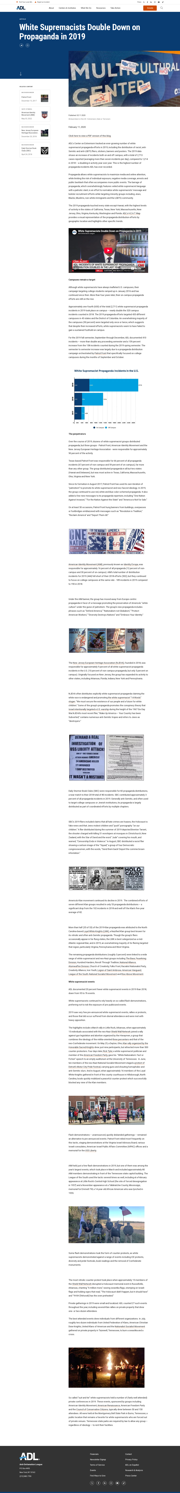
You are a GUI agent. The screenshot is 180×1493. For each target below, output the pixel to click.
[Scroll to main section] (21, 74)
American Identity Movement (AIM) (85, 564)
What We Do (86, 8)
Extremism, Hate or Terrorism (99, 119)
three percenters (121, 1039)
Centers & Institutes (67, 8)
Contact (128, 1454)
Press (139, 2)
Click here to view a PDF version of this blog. (90, 136)
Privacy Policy (131, 1459)
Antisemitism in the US (77, 119)
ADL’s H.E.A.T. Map (131, 213)
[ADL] (21, 9)
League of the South (78, 974)
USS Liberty (90, 1150)
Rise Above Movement (132, 974)
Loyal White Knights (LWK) (96, 931)
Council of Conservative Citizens (92, 1409)
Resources (101, 8)
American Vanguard (131, 970)
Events (93, 1470)
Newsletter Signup (98, 1459)
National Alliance (128, 962)
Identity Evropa (131, 564)
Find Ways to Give (97, 1476)
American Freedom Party (96, 1055)
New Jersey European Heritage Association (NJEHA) (98, 663)
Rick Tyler (107, 1051)
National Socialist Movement (103, 974)
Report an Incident (43, 2)
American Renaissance (109, 1405)
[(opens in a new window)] (92, 1483)
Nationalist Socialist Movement (130, 1326)
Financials (94, 1454)
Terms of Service (97, 1465)
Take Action (115, 8)
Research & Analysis (134, 1470)
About (51, 8)
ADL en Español (132, 1465)
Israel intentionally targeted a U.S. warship (89, 709)
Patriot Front (100, 353)
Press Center (131, 1476)
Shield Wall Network (121, 1031)
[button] (161, 8)
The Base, (130, 958)
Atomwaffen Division (79, 966)
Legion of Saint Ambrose (109, 970)
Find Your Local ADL (25, 2)
